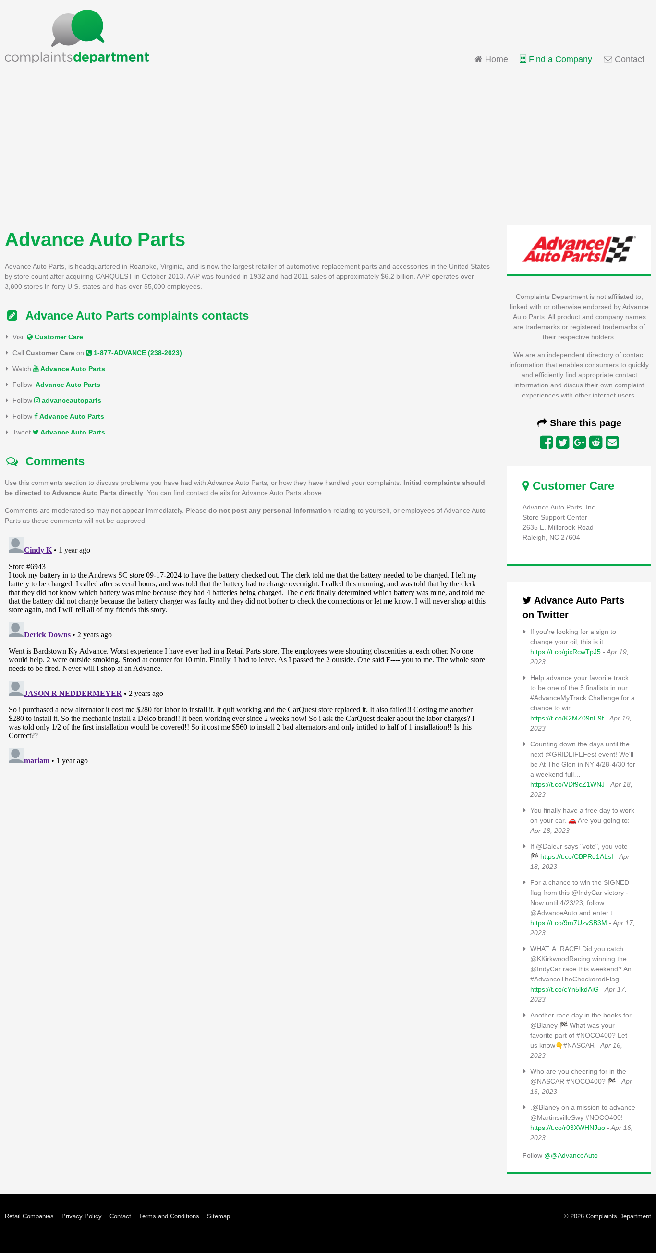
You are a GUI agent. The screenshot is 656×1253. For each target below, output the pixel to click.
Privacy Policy (81, 1216)
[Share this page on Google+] (579, 442)
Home (495, 59)
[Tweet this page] (562, 442)
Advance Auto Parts (72, 368)
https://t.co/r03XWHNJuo (567, 1127)
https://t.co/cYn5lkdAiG (564, 989)
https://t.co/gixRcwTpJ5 (565, 652)
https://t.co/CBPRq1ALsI (576, 856)
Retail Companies (29, 1216)
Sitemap (218, 1216)
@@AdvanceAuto (571, 1155)
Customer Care (58, 337)
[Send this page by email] (612, 442)
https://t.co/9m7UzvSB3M (568, 923)
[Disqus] (248, 653)
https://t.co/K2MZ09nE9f (567, 718)
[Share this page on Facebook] (546, 442)
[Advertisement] (328, 148)
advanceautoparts (70, 400)
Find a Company (559, 59)
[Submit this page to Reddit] (595, 442)
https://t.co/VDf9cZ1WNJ (567, 784)
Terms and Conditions (169, 1216)
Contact (628, 59)
